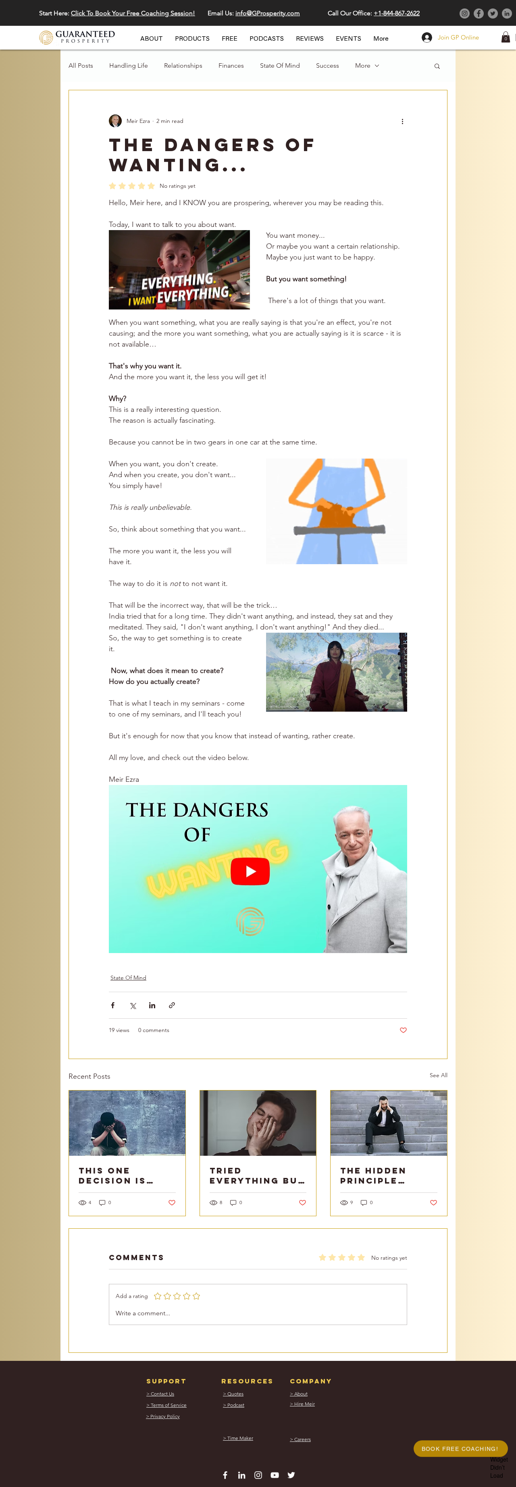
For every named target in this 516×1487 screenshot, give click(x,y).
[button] (366, 616)
